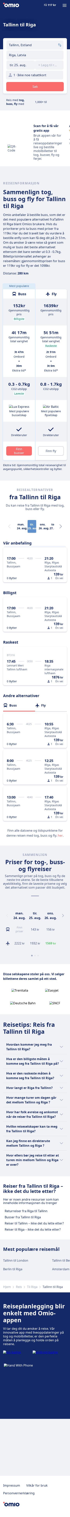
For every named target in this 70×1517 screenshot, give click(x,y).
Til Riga (32, 1287)
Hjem (7, 1287)
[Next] (60, 526)
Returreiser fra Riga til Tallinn (26, 1211)
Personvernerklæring (19, 1493)
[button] (20, 65)
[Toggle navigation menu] (64, 5)
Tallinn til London (15, 1260)
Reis (19, 1287)
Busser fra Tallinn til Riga (23, 1217)
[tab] (19, 705)
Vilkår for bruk (37, 1485)
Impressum (11, 1485)
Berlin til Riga (12, 1269)
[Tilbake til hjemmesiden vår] (11, 5)
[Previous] (7, 915)
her (60, 835)
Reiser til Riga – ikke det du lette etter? (33, 1229)
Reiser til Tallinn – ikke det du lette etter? (34, 1223)
